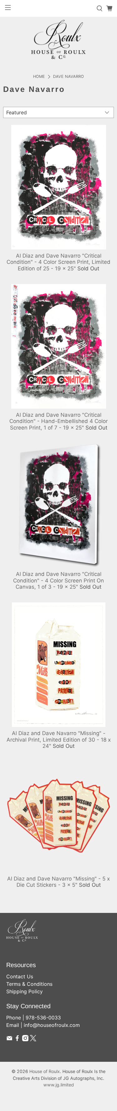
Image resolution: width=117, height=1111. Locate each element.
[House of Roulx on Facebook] (17, 1039)
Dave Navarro (68, 77)
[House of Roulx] (58, 39)
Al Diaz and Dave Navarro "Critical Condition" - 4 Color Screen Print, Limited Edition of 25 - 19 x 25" (58, 262)
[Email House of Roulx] (9, 1039)
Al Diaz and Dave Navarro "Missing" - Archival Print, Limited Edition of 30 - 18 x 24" (59, 739)
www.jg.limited (58, 1084)
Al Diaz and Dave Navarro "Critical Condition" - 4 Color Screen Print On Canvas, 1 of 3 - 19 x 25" (58, 580)
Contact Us (19, 976)
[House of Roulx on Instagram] (25, 1039)
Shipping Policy (24, 991)
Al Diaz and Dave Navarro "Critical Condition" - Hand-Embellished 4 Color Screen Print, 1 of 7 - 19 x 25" (58, 421)
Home (39, 77)
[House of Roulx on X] (33, 1039)
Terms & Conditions (29, 984)
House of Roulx (44, 1071)
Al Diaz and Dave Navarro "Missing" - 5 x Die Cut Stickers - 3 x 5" (58, 882)
